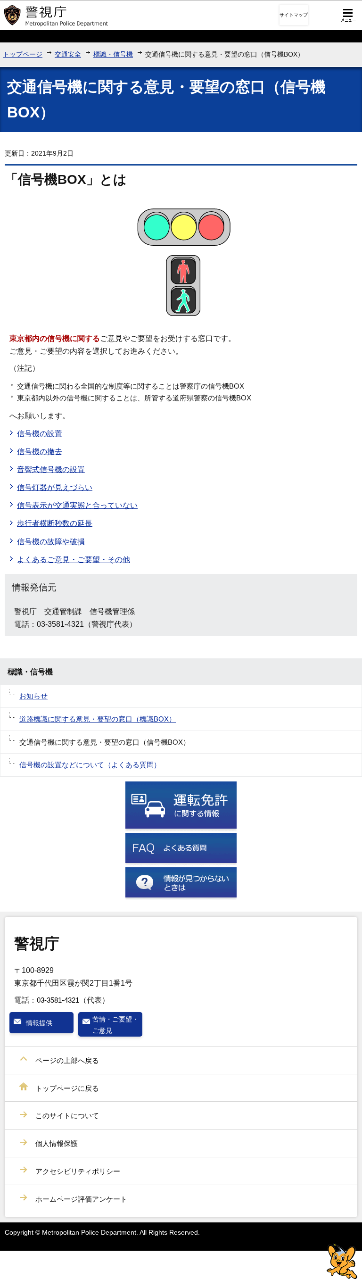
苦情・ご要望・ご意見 (115, 1024)
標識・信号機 (113, 54)
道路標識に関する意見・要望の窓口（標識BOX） (97, 719)
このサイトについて (67, 1116)
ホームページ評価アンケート (81, 1199)
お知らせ (33, 696)
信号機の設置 (39, 434)
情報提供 (39, 1023)
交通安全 (68, 54)
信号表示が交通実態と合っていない (77, 505)
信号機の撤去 (39, 452)
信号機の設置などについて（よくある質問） (90, 765)
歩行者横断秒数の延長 (54, 523)
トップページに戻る (67, 1088)
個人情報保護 (56, 1143)
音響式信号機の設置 (51, 469)
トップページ (22, 54)
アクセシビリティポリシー (77, 1171)
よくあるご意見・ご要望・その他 (73, 560)
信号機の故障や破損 (51, 542)
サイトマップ (294, 14)
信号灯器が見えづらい (54, 487)
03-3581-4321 (58, 1000)
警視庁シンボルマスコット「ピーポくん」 (342, 1261)
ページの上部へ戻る (67, 1060)
